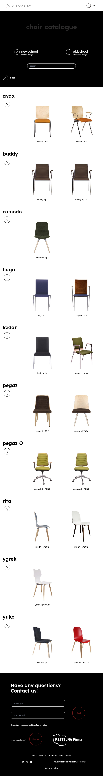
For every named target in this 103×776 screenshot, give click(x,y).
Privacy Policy (51, 768)
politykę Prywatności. (38, 725)
